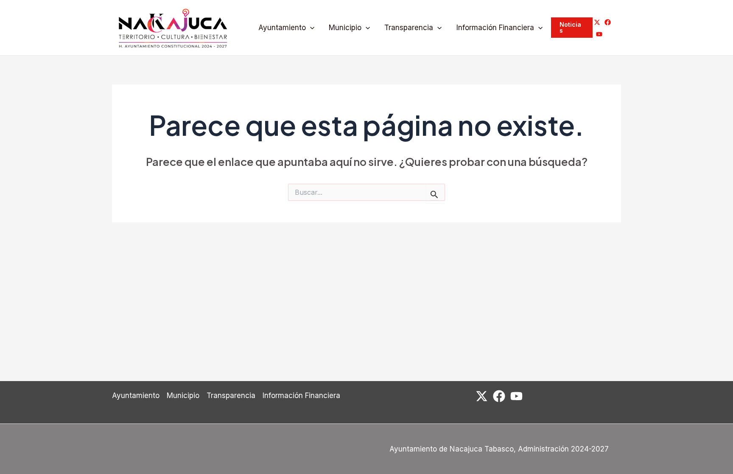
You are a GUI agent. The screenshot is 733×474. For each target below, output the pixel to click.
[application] (310, 28)
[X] (597, 22)
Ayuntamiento (282, 27)
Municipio (345, 27)
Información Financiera (495, 27)
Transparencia (408, 27)
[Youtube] (599, 34)
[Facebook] (607, 22)
